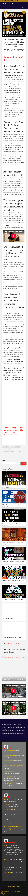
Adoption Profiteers (16, 446)
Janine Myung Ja (10, 370)
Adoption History (6, 446)
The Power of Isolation (16, 818)
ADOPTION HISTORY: (10, 750)
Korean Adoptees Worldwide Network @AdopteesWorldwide (13, 854)
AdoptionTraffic (8, 867)
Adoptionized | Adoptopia (13, 806)
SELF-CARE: (7, 818)
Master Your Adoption (18, 809)
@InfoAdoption (7, 869)
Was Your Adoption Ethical (12, 643)
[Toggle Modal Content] (24, 12)
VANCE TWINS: (8, 777)
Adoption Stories (18, 814)
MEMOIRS (6, 799)
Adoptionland (10, 814)
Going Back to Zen (8, 819)
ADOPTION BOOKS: (9, 755)
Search (3, 460)
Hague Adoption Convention (8, 451)
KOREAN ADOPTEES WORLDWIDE (13, 765)
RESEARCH (7, 804)
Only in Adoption (17, 454)
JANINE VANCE (8, 772)
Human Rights (18, 451)
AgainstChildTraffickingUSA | (12, 852)
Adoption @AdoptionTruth (17, 872)
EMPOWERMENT (8, 809)
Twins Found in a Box (15, 799)
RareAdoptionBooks (9, 849)
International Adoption (7, 454)
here (21, 363)
